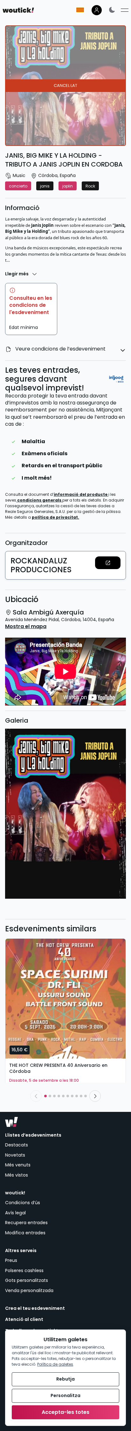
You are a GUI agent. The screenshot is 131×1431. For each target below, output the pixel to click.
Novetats (15, 1155)
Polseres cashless (24, 1270)
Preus (11, 1260)
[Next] (95, 1096)
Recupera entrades (26, 1222)
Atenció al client (24, 1319)
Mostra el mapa (25, 626)
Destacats (16, 1145)
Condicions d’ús (22, 1202)
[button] (108, 562)
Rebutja (65, 1379)
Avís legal (15, 1213)
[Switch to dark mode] (112, 9)
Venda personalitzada (29, 1290)
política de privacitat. (55, 517)
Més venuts (18, 1165)
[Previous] (36, 1096)
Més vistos (16, 1175)
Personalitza (65, 1395)
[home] (18, 10)
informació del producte (81, 494)
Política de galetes (55, 1364)
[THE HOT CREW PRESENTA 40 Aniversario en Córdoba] (65, 999)
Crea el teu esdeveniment (35, 1308)
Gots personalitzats (26, 1280)
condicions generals (39, 500)
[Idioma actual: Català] (80, 10)
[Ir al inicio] (11, 1122)
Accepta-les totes (65, 1412)
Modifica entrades (25, 1233)
